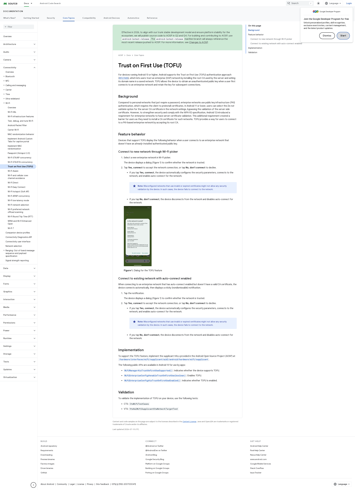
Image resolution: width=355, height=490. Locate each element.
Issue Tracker (255, 472)
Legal (72, 484)
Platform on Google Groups (157, 463)
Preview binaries (48, 459)
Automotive (133, 18)
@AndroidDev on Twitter (156, 450)
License (80, 484)
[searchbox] (18, 27)
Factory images (47, 463)
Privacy (90, 484)
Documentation (13, 11)
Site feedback (102, 484)
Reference (152, 18)
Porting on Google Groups (156, 472)
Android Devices (112, 18)
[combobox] (300, 3)
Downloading (46, 455)
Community (62, 484)
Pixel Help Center (257, 450)
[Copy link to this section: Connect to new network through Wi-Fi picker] (180, 152)
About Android (47, 484)
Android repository (49, 446)
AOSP (120, 55)
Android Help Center (259, 446)
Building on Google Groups (157, 468)
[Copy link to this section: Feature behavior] (148, 134)
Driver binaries (47, 468)
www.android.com (258, 459)
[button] (16, 44)
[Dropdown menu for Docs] (32, 3)
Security (51, 18)
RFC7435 (123, 78)
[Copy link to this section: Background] (140, 96)
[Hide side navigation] (33, 485)
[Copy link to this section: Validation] (137, 392)
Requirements (47, 450)
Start (343, 35)
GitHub (44, 472)
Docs (26, 3)
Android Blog (151, 455)
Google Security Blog (154, 459)
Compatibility (89, 18)
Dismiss (327, 35)
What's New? (9, 18)
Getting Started (31, 18)
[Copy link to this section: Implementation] (146, 350)
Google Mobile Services (260, 463)
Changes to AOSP (198, 42)
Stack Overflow (257, 468)
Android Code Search (50, 3)
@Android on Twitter (154, 446)
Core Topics (69, 18)
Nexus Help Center (258, 455)
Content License (189, 421)
